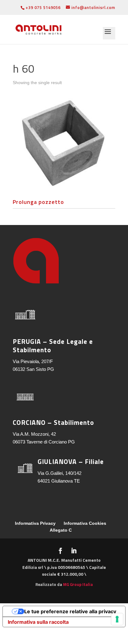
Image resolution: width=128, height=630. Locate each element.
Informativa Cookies (85, 523)
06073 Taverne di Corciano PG (44, 441)
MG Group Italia (78, 584)
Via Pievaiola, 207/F (33, 361)
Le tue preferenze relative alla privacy (70, 611)
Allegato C (61, 530)
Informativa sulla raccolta (38, 622)
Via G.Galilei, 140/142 (59, 473)
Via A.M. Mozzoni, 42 (34, 434)
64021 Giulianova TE (59, 481)
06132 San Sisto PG (33, 369)
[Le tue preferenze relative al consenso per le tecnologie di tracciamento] (117, 619)
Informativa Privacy (35, 523)
